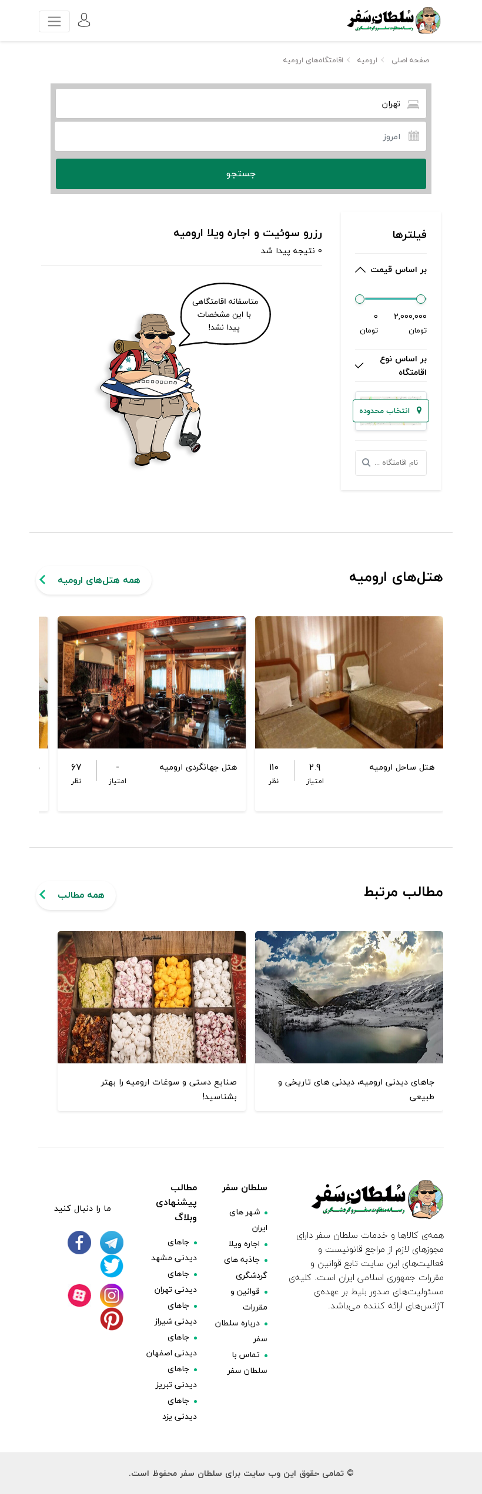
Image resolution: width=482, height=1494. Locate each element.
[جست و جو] (369, 463)
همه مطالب (81, 895)
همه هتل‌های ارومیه (99, 580)
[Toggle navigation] (54, 21)
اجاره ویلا (244, 1243)
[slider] (359, 299)
